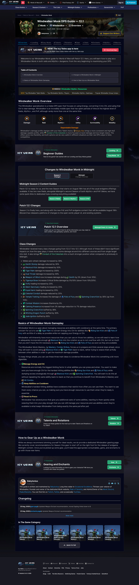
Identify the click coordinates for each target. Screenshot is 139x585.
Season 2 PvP (84, 199)
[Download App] (23, 2)
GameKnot (105, 574)
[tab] (26, 120)
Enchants (96, 43)
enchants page (36, 511)
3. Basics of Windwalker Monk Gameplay (36, 80)
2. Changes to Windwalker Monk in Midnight (86, 75)
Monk (37, 15)
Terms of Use (75, 568)
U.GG (49, 574)
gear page (34, 506)
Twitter (56, 492)
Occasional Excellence (83, 487)
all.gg (44, 574)
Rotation (68, 43)
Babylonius (54, 487)
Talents (58, 43)
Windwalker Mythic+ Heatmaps (82, 93)
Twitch (50, 492)
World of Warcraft (28, 15)
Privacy (67, 568)
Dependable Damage (69, 128)
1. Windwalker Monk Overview (33, 75)
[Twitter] (57, 33)
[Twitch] (51, 33)
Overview (23, 43)
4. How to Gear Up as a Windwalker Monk (85, 80)
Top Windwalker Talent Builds (33, 93)
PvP (122, 7)
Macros (118, 43)
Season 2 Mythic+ (70, 199)
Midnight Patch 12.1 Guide (104, 227)
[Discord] (54, 33)
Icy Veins (21, 568)
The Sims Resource (57, 574)
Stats (86, 43)
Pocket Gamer (81, 574)
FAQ (63, 568)
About (45, 568)
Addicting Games (70, 574)
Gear (78, 43)
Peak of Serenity (76, 489)
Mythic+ (107, 43)
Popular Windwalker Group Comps (106, 93)
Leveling (35, 43)
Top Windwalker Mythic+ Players (58, 93)
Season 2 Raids (55, 199)
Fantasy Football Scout (93, 574)
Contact (50, 568)
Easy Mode (46, 43)
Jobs (82, 568)
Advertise (57, 568)
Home (19, 15)
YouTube (77, 492)
